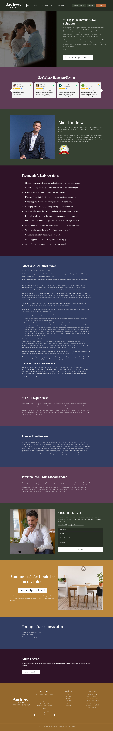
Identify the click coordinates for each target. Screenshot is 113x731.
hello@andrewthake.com (44, 705)
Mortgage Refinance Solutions (31, 633)
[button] (11, 90)
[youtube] (44, 715)
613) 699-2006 (45, 703)
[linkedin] (47, 715)
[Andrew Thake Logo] (13, 4)
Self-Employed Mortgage (30, 637)
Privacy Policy (71, 726)
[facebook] (41, 715)
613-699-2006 (62, 525)
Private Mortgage (27, 635)
